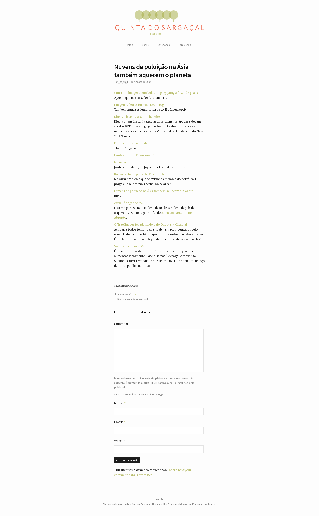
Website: (120, 441)
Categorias (164, 45)
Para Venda (185, 45)
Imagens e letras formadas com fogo (140, 104)
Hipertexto (132, 285)
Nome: (120, 403)
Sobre (145, 45)
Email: (119, 422)
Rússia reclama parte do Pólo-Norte (139, 174)
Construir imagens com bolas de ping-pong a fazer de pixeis (156, 92)
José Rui (123, 81)
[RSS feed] (162, 499)
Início (130, 45)
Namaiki (120, 162)
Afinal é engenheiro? (128, 203)
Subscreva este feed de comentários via (138, 394)
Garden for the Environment (134, 155)
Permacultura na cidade (131, 143)
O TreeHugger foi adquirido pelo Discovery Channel (150, 224)
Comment (121, 324)
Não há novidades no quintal (132, 299)
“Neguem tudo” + (123, 294)
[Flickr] (157, 499)
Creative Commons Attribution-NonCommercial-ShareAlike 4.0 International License (173, 504)
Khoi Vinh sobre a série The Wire (137, 116)
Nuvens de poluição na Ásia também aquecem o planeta (153, 191)
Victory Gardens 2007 (129, 246)
